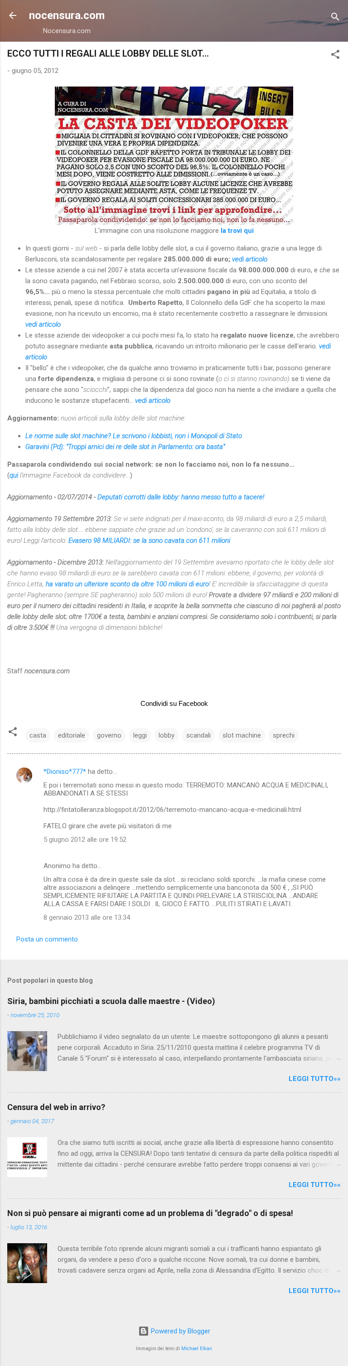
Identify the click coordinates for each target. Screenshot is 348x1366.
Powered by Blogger (179, 1331)
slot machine (241, 735)
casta (37, 735)
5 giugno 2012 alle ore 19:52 (85, 839)
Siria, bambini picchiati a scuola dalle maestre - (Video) (111, 1001)
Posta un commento (47, 939)
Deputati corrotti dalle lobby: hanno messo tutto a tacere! (180, 497)
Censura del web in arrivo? (56, 1107)
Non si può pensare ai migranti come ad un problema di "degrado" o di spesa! (150, 1213)
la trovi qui (237, 231)
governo (109, 735)
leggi (140, 735)
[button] (335, 56)
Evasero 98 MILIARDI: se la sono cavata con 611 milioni (149, 540)
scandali (198, 735)
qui (14, 475)
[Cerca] (335, 18)
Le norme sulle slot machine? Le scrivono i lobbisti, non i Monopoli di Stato (133, 436)
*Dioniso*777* (65, 771)
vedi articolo (249, 259)
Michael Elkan (196, 1349)
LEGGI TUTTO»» (315, 1079)
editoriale (71, 735)
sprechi (284, 735)
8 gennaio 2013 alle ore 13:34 (87, 917)
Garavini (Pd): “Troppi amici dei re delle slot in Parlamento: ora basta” (125, 447)
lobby (166, 735)
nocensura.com (67, 15)
